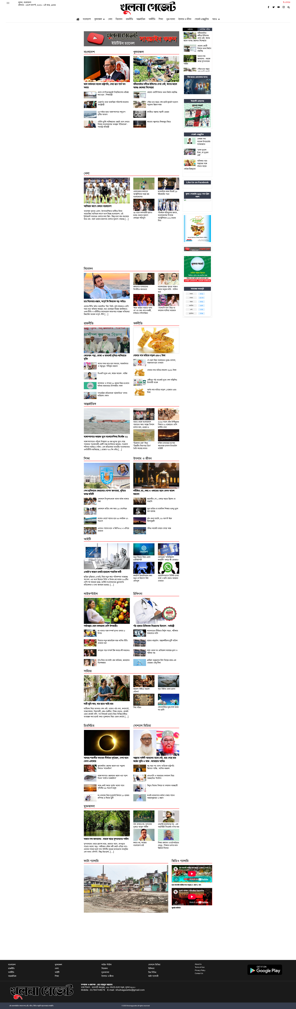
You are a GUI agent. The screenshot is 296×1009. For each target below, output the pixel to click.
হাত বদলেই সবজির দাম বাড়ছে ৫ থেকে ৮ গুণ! (186, 885)
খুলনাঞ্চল (98, 19)
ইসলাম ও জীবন (184, 19)
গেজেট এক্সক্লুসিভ (202, 19)
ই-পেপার (286, 2)
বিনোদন (119, 19)
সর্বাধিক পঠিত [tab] (205, 29)
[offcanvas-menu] (8, 3)
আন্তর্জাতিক (140, 19)
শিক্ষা (161, 19)
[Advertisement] (131, 152)
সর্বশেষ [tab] (190, 29)
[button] (90, 889)
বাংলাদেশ (87, 19)
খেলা (110, 19)
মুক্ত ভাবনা (170, 19)
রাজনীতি (129, 19)
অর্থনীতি (152, 19)
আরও (214, 19)
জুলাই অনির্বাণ (176, 908)
